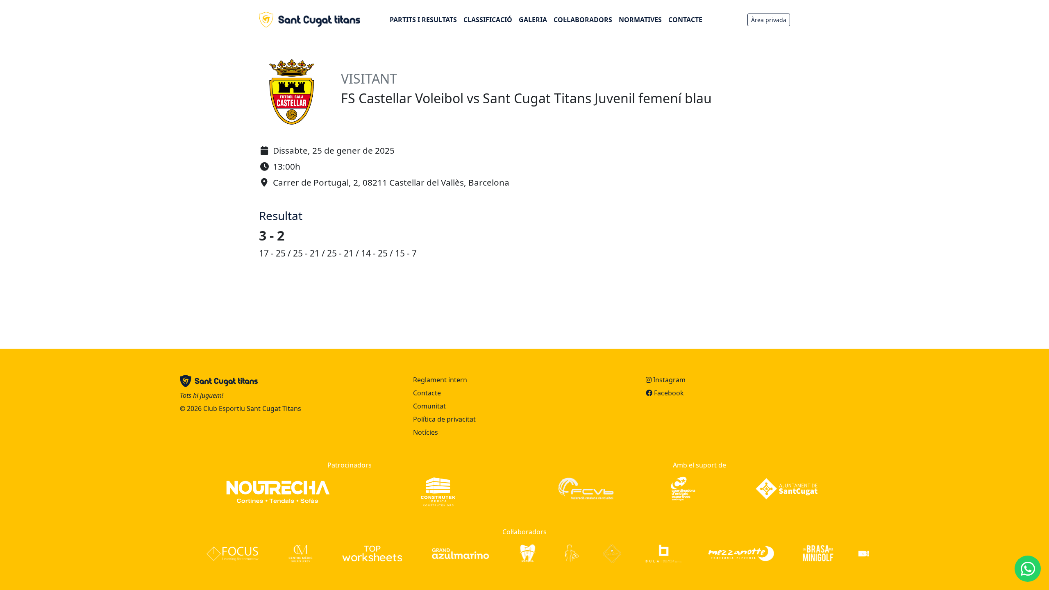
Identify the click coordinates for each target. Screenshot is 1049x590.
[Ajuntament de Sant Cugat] (786, 487)
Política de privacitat (444, 419)
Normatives (640, 19)
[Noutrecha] (278, 491)
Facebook (668, 392)
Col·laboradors (583, 19)
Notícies (425, 432)
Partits (423, 19)
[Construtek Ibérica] (438, 491)
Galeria (533, 19)
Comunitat (429, 406)
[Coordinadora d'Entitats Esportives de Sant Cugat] (683, 487)
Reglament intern (440, 379)
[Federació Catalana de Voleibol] (586, 487)
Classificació (487, 19)
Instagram (669, 379)
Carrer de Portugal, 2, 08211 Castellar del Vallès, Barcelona (391, 182)
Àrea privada (768, 20)
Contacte (685, 19)
